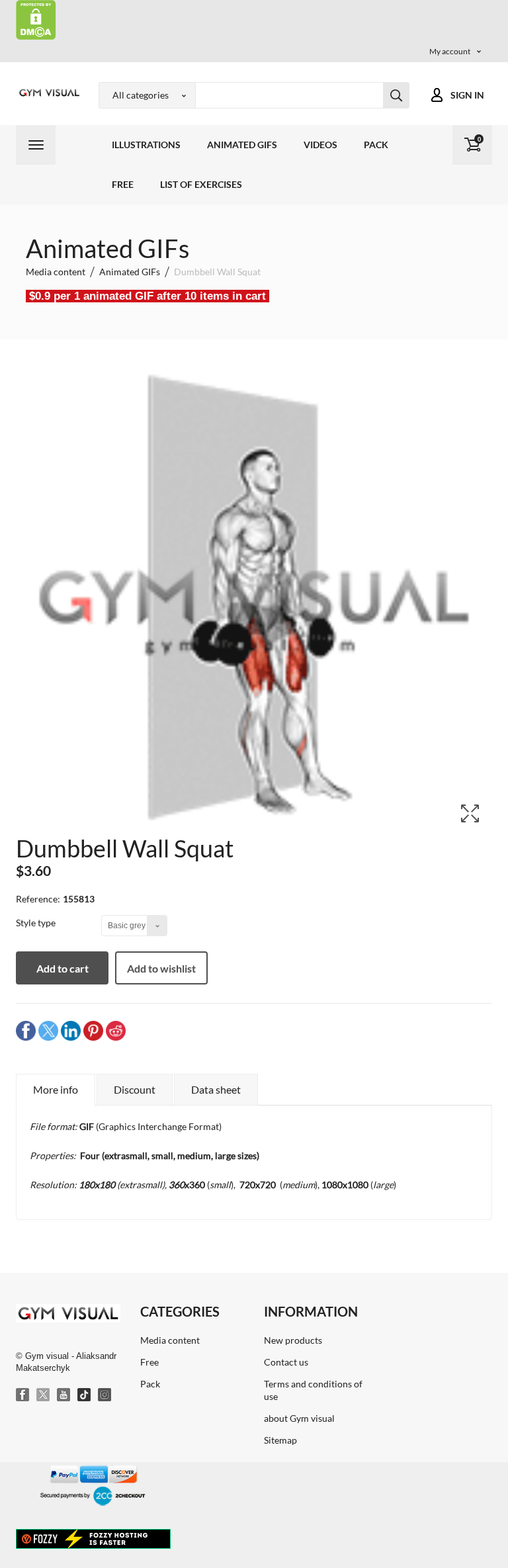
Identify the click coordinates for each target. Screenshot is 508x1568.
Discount (134, 1089)
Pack (376, 144)
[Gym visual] (47, 92)
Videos (320, 144)
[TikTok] (84, 1395)
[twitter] (48, 1030)
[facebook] (26, 1030)
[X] (43, 1395)
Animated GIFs (242, 144)
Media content (170, 1340)
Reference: (38, 898)
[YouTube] (64, 1395)
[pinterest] (93, 1030)
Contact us (286, 1362)
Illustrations (146, 144)
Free (123, 184)
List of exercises (201, 184)
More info (55, 1089)
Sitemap (280, 1440)
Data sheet (216, 1089)
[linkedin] (71, 1030)
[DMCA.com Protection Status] (36, 19)
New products (293, 1340)
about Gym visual (299, 1418)
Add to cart (62, 968)
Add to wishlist (161, 968)
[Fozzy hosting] (93, 1538)
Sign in (467, 95)
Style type (37, 922)
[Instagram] (105, 1395)
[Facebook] (23, 1395)
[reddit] (116, 1030)
